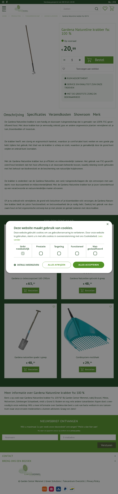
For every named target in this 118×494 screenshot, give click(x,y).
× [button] (107, 224)
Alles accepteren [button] (88, 264)
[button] (26, 264)
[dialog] (59, 247)
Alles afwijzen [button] (56, 264)
